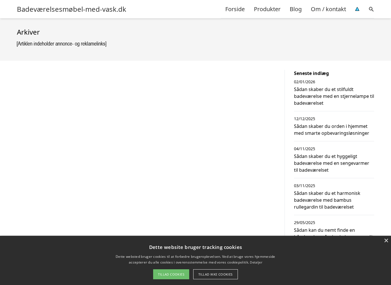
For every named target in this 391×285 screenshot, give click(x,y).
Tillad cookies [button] (171, 274)
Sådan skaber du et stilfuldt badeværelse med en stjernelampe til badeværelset (334, 96)
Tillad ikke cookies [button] (215, 274)
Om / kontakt (328, 9)
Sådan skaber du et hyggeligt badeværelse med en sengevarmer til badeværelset (331, 163)
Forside (235, 9)
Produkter (267, 9)
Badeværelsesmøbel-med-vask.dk (71, 9)
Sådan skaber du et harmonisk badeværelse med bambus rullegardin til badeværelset (327, 200)
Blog (296, 9)
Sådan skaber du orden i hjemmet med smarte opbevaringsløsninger (331, 129)
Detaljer (256, 262)
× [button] (386, 241)
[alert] (195, 260)
